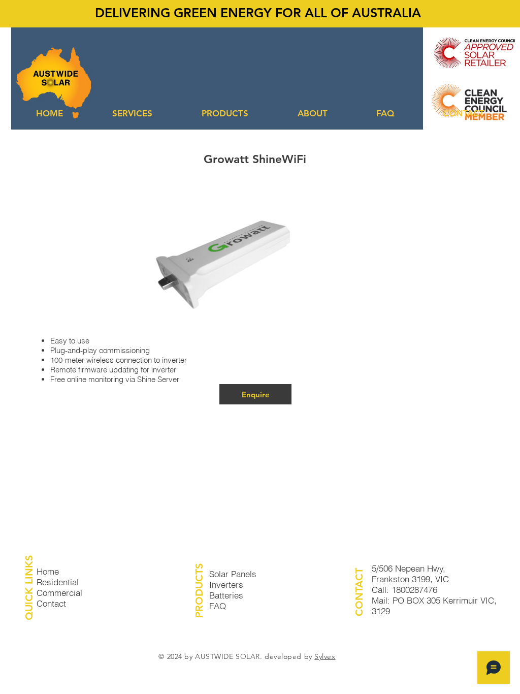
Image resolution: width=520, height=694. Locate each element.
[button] (132, 113)
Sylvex (324, 656)
